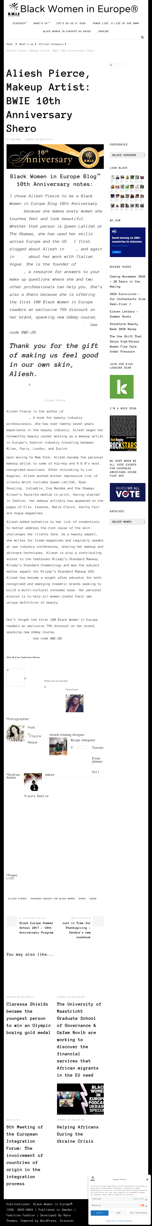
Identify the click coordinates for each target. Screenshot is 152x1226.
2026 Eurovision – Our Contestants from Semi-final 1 (127, 299)
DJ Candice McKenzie (34, 672)
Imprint (103, 31)
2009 (71, 249)
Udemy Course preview (26, 611)
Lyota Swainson (75, 680)
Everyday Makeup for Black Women (46, 325)
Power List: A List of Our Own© (116, 23)
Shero (16, 211)
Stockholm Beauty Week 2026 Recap (124, 326)
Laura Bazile (96, 766)
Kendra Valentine (83, 743)
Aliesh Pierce (17, 898)
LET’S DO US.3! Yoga (71, 23)
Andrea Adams (97, 752)
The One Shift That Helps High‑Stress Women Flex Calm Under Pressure (126, 344)
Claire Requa (94, 734)
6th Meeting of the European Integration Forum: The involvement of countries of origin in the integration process (25, 1155)
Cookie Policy (111, 1220)
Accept (99, 1213)
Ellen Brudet (68, 774)
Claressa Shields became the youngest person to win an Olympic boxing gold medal (29, 1018)
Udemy (93, 898)
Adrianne (15, 139)
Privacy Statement (125, 1220)
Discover (19, 23)
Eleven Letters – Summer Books (124, 314)
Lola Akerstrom (44, 719)
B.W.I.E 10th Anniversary (50, 61)
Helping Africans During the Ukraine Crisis (78, 1134)
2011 (21, 256)
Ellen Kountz (84, 689)
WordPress (48, 1220)
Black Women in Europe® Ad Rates (67, 31)
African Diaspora (18, 61)
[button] (147, 1179)
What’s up (41, 23)
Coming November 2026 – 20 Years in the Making (127, 281)
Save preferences (138, 1213)
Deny (118, 1213)
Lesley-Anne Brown (53, 727)
